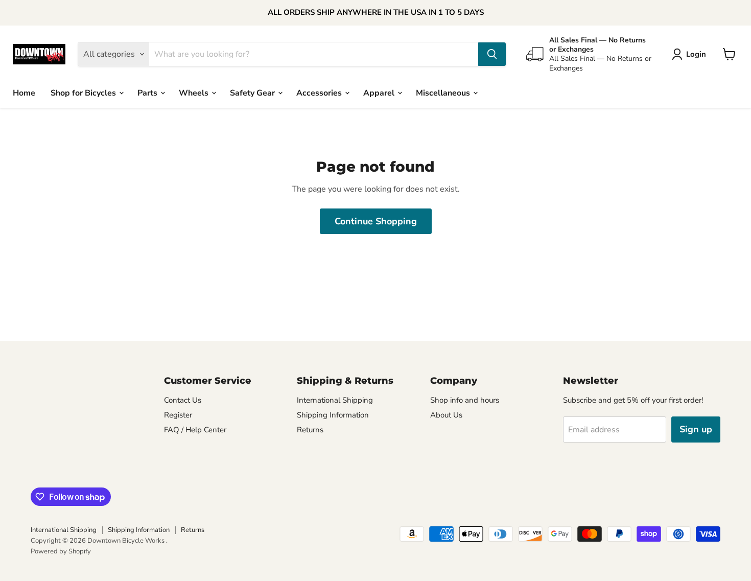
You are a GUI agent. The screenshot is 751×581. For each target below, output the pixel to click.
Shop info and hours (464, 400)
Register (178, 415)
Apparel (379, 92)
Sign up (695, 429)
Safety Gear (253, 92)
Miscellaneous (444, 92)
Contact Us (182, 400)
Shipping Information (333, 415)
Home (24, 92)
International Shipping (335, 400)
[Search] (492, 54)
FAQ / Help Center (195, 430)
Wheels (194, 92)
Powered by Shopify (61, 551)
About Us (446, 415)
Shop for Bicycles (84, 92)
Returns (310, 430)
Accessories (320, 92)
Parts (148, 92)
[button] (691, 54)
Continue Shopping (376, 221)
